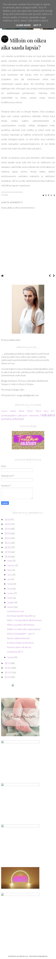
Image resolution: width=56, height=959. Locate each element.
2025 (8, 524)
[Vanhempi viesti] (54, 275)
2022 (8, 538)
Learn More (23, 25)
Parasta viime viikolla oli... (19, 647)
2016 (8, 667)
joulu (10, 560)
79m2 (38, 411)
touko (10, 593)
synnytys (6, 418)
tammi (10, 657)
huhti (10, 597)
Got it (37, 25)
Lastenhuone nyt (15, 611)
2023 (8, 533)
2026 (8, 519)
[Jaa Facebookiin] (46, 195)
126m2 (4, 411)
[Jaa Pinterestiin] (49, 195)
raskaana (47, 415)
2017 (8, 663)
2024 (8, 528)
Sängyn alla (23, 956)
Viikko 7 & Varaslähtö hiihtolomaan (24, 620)
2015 (8, 672)
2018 (8, 556)
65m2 (21, 411)
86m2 (46, 411)
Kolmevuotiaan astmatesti (20, 642)
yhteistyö (18, 418)
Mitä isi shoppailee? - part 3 (20, 633)
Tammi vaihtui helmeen (18, 638)
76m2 (30, 411)
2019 (8, 551)
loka (9, 570)
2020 (8, 547)
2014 (8, 677)
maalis (10, 602)
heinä (10, 583)
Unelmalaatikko (9, 415)
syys (9, 574)
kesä (10, 588)
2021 (8, 542)
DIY (53, 411)
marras (11, 565)
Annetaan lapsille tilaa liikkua (21, 615)
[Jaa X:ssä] (43, 195)
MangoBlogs (42, 956)
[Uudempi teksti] (50, 275)
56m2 (13, 411)
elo (9, 579)
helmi (10, 607)
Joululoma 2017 (15, 651)
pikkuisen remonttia (28, 415)
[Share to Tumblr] (54, 195)
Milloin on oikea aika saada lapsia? (24, 629)
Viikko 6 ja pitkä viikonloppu (21, 624)
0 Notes (4, 195)
